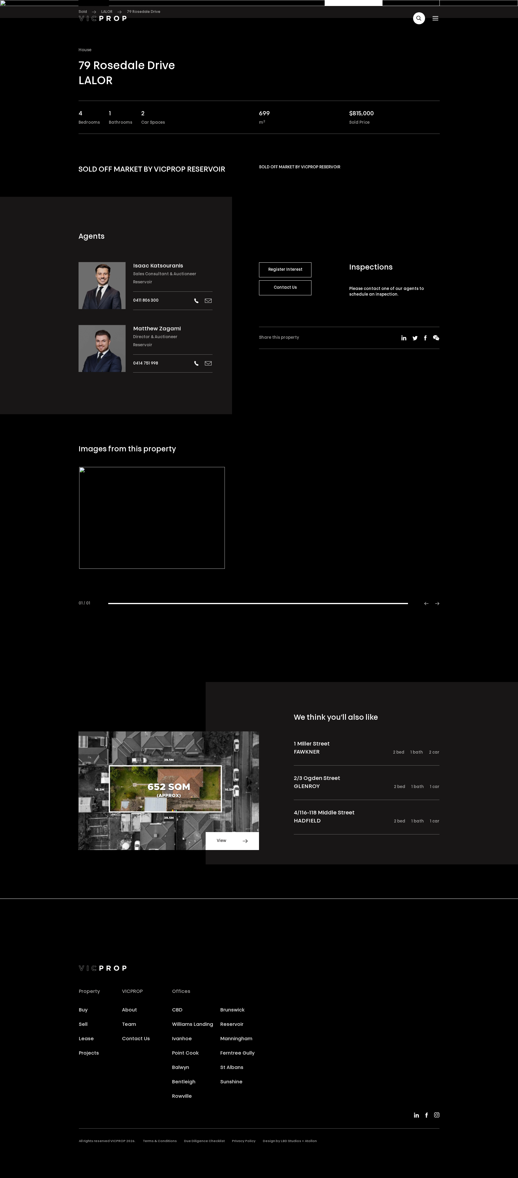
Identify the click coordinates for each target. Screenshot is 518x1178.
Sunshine (231, 1082)
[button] (419, 18)
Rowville (182, 1096)
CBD (177, 1010)
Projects (89, 1053)
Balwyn (180, 1067)
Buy (83, 1010)
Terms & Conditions (160, 1141)
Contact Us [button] (285, 288)
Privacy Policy (244, 1141)
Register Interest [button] (285, 270)
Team (129, 1024)
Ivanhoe (182, 1039)
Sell (83, 1024)
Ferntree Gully (237, 1053)
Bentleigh (183, 1082)
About (129, 1010)
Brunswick (232, 1010)
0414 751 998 (145, 363)
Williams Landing (192, 1024)
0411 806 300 (146, 301)
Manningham (236, 1039)
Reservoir (142, 282)
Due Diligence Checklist (204, 1141)
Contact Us (136, 1039)
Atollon (311, 1141)
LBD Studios (291, 1141)
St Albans (231, 1067)
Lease (86, 1039)
